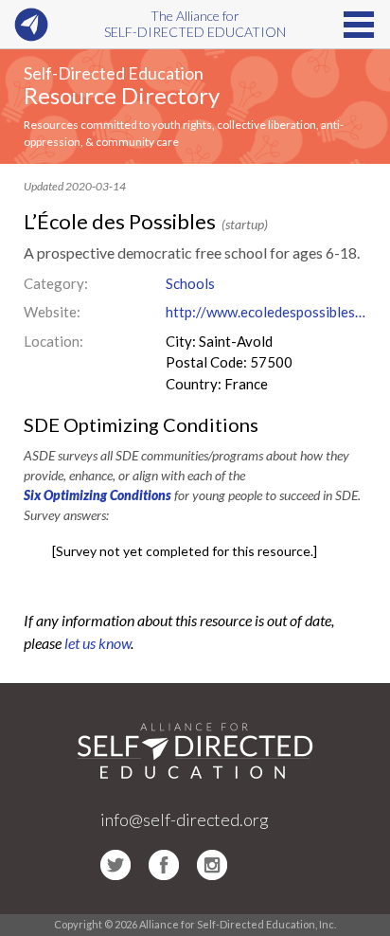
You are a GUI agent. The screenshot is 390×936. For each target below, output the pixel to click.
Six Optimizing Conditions (97, 495)
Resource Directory (122, 95)
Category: (56, 283)
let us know (97, 643)
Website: (52, 311)
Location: (53, 341)
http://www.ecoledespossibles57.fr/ (266, 311)
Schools (190, 283)
